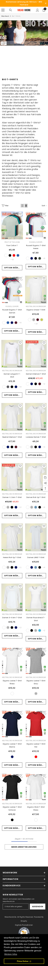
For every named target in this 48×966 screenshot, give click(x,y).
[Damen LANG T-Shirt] (36, 537)
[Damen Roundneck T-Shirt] (36, 597)
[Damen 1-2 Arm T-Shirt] (12, 477)
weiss (6, 255)
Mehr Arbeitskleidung (24, 847)
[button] (22, 205)
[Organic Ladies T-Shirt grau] (36, 661)
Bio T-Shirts (16, 16)
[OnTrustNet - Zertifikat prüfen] (24, 933)
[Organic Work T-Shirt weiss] (36, 787)
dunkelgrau (8, 386)
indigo (35, 507)
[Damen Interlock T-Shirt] (36, 354)
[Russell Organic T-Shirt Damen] (12, 290)
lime (41, 319)
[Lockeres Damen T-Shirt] (36, 417)
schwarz (10, 255)
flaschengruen (39, 258)
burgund (16, 322)
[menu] (3, 10)
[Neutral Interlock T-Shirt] (12, 417)
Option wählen (13, 267)
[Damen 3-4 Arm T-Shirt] (12, 597)
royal (18, 255)
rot (14, 255)
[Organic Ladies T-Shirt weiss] (12, 661)
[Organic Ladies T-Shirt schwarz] (12, 787)
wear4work (5, 16)
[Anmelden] (37, 10)
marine (31, 258)
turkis (39, 630)
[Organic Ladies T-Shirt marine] (12, 724)
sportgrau (33, 319)
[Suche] (10, 10)
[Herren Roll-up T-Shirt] (12, 537)
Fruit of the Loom (12, 242)
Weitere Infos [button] (10, 954)
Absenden (37, 906)
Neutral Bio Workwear (36, 306)
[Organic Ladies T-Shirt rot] (36, 724)
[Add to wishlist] (20, 214)
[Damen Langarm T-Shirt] (12, 354)
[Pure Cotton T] (12, 225)
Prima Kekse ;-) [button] (24, 961)
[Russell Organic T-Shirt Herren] (36, 225)
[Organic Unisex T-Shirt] (36, 290)
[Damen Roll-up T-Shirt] (36, 477)
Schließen (46, 3)
